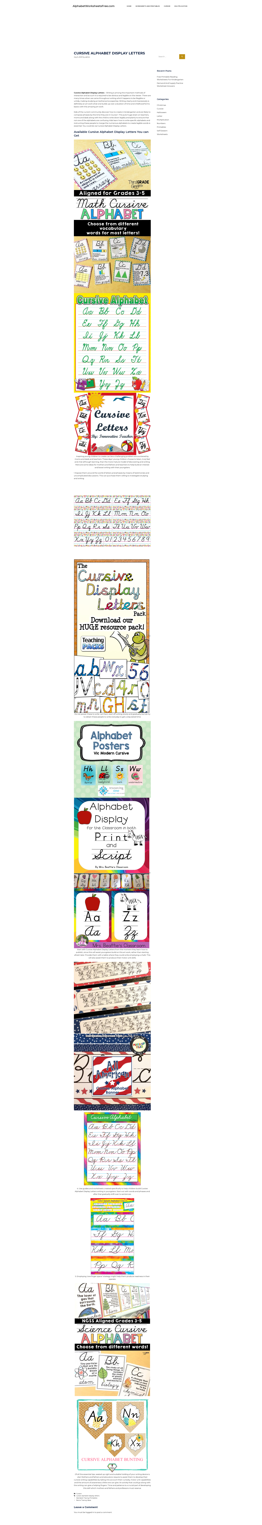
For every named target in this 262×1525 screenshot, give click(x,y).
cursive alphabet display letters (87, 1496)
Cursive (167, 6)
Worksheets (162, 134)
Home (129, 6)
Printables (161, 127)
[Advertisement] (131, 26)
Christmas (161, 105)
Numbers (161, 123)
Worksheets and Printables (148, 6)
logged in (90, 1512)
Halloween (162, 112)
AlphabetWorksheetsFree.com (94, 6)
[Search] (182, 56)
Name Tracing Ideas (83, 1500)
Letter (159, 116)
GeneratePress (150, 1521)
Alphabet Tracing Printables (86, 1498)
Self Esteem (162, 131)
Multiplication (180, 6)
